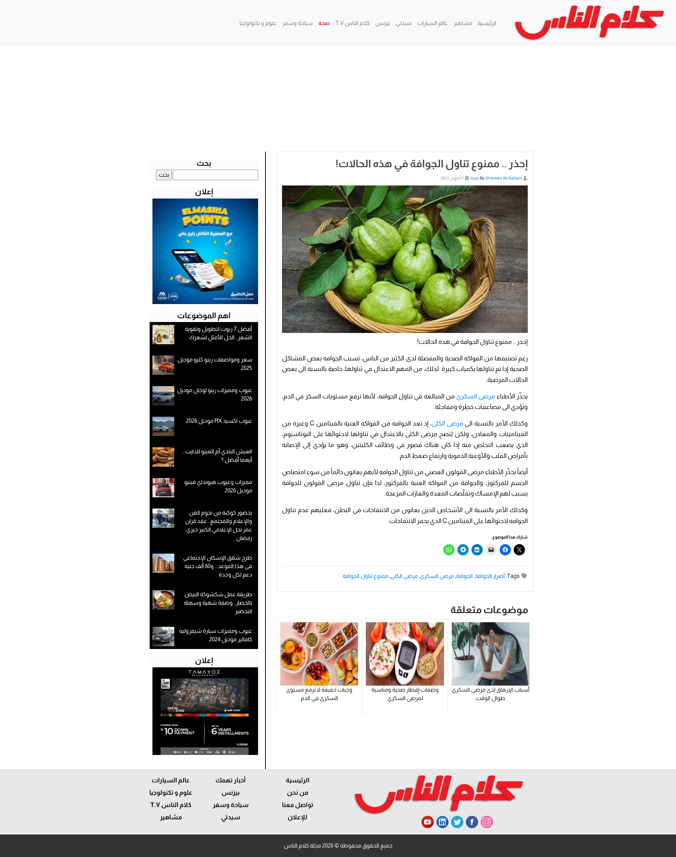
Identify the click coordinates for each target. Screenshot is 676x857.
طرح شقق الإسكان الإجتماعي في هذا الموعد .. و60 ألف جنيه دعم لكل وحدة (217, 566)
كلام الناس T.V (353, 23)
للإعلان (297, 817)
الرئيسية (487, 23)
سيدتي (404, 23)
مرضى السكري (475, 396)
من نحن (297, 792)
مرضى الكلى (447, 423)
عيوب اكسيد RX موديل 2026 (219, 421)
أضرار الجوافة (490, 576)
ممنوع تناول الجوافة (365, 576)
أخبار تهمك (230, 780)
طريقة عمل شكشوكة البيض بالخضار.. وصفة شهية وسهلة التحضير (218, 602)
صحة (324, 23)
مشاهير (462, 23)
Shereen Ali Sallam (504, 178)
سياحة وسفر (297, 23)
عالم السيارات (432, 23)
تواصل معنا (297, 804)
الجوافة (464, 576)
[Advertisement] (338, 99)
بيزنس (382, 23)
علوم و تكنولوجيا (258, 23)
